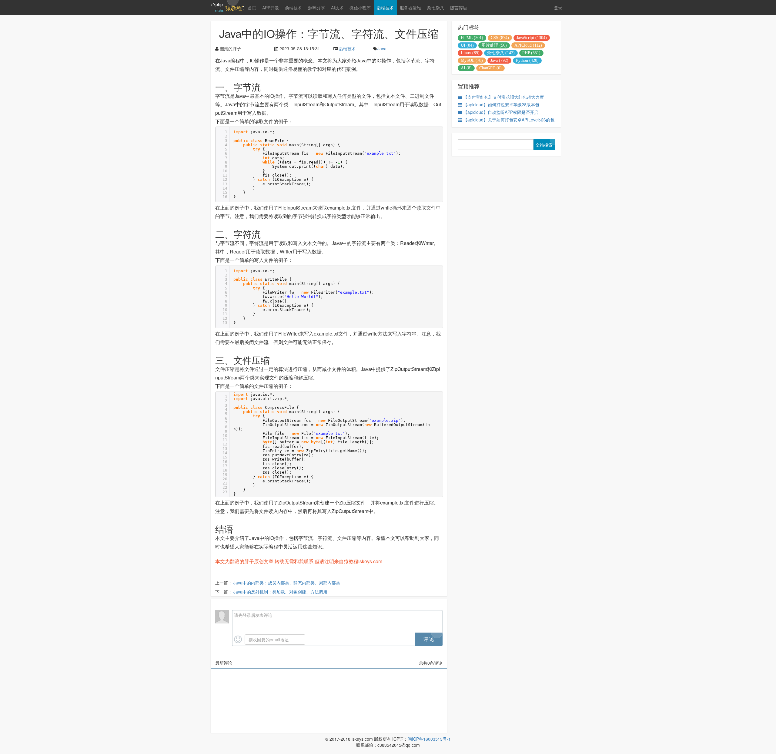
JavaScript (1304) (532, 37)
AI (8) (466, 68)
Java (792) (499, 60)
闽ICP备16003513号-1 (429, 739)
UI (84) (467, 45)
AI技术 (337, 8)
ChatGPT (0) (490, 68)
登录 (558, 8)
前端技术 (293, 8)
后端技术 (385, 8)
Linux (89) (470, 53)
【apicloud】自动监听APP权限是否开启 (500, 112)
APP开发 (270, 8)
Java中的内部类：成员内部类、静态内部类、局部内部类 (286, 583)
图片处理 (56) (494, 45)
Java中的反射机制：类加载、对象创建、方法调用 (280, 592)
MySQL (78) (472, 60)
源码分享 (316, 8)
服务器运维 (410, 8)
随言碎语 (458, 8)
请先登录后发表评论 (253, 615)
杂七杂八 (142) (501, 53)
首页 (252, 8)
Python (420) (527, 60)
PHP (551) (531, 53)
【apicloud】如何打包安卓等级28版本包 (501, 104)
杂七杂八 (435, 8)
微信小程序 (360, 8)
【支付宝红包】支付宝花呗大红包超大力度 (503, 97)
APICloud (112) (528, 45)
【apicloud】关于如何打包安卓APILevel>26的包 (508, 120)
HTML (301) (472, 37)
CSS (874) (500, 37)
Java (381, 48)
